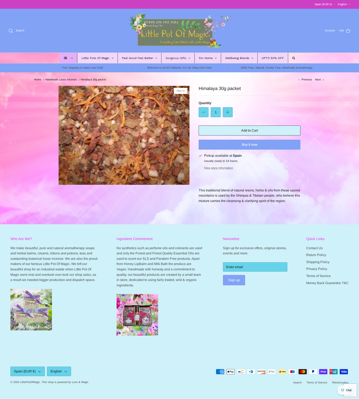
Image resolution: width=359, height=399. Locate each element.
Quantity (205, 103)
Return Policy (316, 255)
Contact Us (314, 248)
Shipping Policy (317, 262)
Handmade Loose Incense (61, 79)
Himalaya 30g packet (93, 79)
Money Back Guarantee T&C (327, 283)
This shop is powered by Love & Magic (65, 382)
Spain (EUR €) (323, 4)
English (342, 4)
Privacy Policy (316, 269)
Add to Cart (249, 130)
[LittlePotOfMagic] (179, 31)
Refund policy (340, 382)
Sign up (234, 280)
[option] (124, 135)
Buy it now (249, 144)
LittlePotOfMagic (30, 382)
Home (37, 79)
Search (297, 382)
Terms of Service (318, 276)
